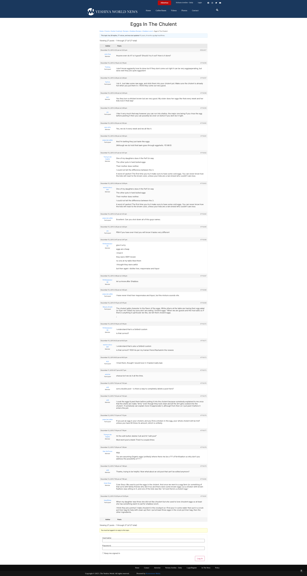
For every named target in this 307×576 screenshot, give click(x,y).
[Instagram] (212, 3)
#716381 (203, 496)
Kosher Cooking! (116, 31)
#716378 (203, 447)
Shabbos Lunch (147, 31)
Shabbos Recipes (135, 31)
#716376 (203, 415)
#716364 (203, 214)
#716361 (203, 136)
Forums (107, 31)
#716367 (203, 276)
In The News (206, 568)
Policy (217, 568)
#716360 (203, 123)
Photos (184, 10)
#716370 (203, 324)
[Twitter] (216, 3)
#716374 (203, 383)
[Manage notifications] (301, 571)
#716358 (203, 93)
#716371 (203, 340)
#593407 (203, 50)
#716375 (203, 396)
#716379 (203, 466)
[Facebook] (208, 3)
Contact (195, 10)
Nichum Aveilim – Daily (184, 2)
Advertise (157, 568)
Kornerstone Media (153, 573)
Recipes (125, 31)
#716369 (203, 303)
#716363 (203, 183)
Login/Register (192, 568)
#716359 (203, 108)
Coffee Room (161, 10)
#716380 (203, 479)
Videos (174, 10)
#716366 (203, 239)
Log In (200, 558)
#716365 (203, 227)
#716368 (203, 290)
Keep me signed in (112, 553)
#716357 (203, 78)
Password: (106, 545)
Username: (107, 538)
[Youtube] (220, 3)
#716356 (203, 63)
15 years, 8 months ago (147, 35)
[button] (217, 10)
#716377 (203, 430)
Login (200, 2)
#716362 (203, 153)
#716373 (203, 370)
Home (148, 10)
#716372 (203, 357)
